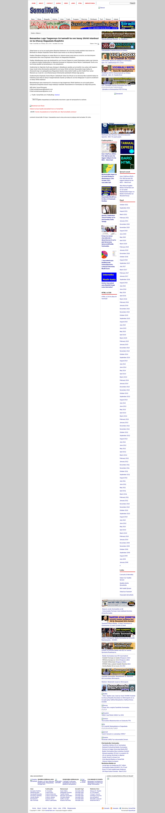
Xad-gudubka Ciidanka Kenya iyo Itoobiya (114, 50)
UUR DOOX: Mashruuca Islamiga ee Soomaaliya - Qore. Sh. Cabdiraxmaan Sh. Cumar (117, 61)
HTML (80, 3)
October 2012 (124, 432)
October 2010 (124, 510)
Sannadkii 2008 (79, 792)
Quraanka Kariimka (35, 791)
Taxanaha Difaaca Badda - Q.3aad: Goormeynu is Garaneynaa (117, 624)
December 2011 (125, 465)
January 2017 (124, 276)
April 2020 (123, 240)
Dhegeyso (123, 658)
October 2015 (124, 315)
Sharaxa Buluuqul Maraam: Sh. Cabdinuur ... (115, 39)
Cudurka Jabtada (50, 797)
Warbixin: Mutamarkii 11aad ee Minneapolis (115, 682)
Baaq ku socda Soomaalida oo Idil (112, 609)
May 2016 (123, 292)
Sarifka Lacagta (64, 798)
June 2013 (123, 406)
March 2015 (123, 338)
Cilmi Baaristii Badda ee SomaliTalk (113, 759)
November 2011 (125, 468)
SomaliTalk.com (50, 810)
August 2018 (124, 260)
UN (121, 666)
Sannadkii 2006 (79, 795)
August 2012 (124, 439)
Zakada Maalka (34, 797)
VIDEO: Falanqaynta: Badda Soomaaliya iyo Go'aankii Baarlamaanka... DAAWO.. (118, 639)
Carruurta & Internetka (126, 574)
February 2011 (124, 497)
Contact (50, 3)
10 (119, 87)
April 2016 (123, 296)
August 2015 (124, 322)
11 (121, 87)
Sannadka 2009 (79, 791)
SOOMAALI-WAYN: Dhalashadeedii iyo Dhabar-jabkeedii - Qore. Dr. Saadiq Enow (116, 74)
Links (73, 3)
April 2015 (123, 335)
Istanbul (57, 95)
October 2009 (124, 549)
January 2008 (124, 562)
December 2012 (125, 426)
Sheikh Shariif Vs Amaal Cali (111, 757)
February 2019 (124, 247)
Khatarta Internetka (65, 800)
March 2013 (123, 416)
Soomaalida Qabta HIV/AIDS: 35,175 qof (114, 767)
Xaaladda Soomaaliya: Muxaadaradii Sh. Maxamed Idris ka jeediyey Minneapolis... (117, 677)
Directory (84, 19)
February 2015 (124, 341)
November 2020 (125, 227)
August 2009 (124, 556)
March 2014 (123, 377)
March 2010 (123, 533)
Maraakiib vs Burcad (95, 798)
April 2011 (123, 491)
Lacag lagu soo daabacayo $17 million (114, 765)
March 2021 (123, 214)
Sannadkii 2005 (79, 797)
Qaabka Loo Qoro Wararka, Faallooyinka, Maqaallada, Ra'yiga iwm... (46, 782)
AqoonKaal (131, 810)
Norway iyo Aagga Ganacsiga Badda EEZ (115, 749)
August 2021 (124, 211)
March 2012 (123, 455)
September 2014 (125, 357)
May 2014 (123, 370)
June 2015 (123, 328)
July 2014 (123, 364)
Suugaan (76, 19)
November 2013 (125, 390)
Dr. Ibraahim (48, 791)
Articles (54, 19)
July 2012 (123, 442)
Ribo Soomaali (34, 800)
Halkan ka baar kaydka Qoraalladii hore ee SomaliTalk (46, 109)
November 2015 (125, 312)
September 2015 (125, 318)
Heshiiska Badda (64, 797)
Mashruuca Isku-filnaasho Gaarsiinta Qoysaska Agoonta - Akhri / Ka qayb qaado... (116, 136)
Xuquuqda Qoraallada (126, 595)
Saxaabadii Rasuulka (36, 794)
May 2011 (123, 487)
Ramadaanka (34, 798)
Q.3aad (123, 625)
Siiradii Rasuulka (34, 792)
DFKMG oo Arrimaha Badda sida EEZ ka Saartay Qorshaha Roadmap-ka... (116, 651)
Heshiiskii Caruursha (95, 795)
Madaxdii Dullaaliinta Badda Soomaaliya (114, 747)
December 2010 (125, 504)
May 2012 (123, 448)
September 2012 (125, 435)
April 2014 (123, 374)
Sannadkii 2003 (79, 800)
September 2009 (125, 552)
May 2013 (123, 409)
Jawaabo (115, 808)
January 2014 (124, 383)
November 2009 (125, 546)
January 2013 (124, 422)
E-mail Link (90, 99)
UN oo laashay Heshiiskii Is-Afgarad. (113, 755)
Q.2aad (118, 625)
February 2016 (124, 302)
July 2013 (123, 403)
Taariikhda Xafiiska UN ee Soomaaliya (114, 745)
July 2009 (123, 559)
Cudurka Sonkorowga (51, 795)
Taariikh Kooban (64, 794)
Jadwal (116, 19)
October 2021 (124, 205)
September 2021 (125, 208)
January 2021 (124, 221)
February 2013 (124, 419)
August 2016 (124, 283)
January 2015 (124, 344)
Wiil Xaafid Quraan (125, 588)
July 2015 (123, 325)
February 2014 (124, 380)
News (33, 19)
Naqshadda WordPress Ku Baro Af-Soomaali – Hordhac (109, 199)
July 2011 (123, 481)
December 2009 (125, 543)
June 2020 (123, 234)
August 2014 (124, 361)
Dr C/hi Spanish (94, 792)
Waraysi (108, 19)
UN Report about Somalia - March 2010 (114, 771)
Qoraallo (106, 808)
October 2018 (124, 257)
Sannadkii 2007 (79, 794)
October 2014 (124, 354)
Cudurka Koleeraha (50, 794)
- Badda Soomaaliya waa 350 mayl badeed (115, 656)
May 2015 (123, 331)
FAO (124, 666)
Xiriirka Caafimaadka (51, 800)
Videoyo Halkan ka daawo (110, 761)
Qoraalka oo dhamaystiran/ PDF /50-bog (114, 89)
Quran (58, 3)
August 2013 (124, 400)
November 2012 (125, 429)
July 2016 (123, 286)
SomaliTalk (132, 808)
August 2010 (124, 517)
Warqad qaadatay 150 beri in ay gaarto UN (115, 753)
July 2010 (123, 520)
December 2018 (125, 253)
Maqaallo (47, 19)
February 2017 (124, 273)
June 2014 (123, 367)
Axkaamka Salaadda (36, 795)
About (41, 3)
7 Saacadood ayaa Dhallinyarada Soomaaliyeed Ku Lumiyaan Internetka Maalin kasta (108, 264)
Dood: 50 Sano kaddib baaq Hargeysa (114, 769)
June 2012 (123, 445)
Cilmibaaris (93, 19)
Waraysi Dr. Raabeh (95, 791)
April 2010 (123, 530)
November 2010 (125, 507)
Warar (39, 19)
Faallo (68, 19)
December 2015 (125, 309)
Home (33, 3)
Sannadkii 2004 (79, 798)
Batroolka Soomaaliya (66, 795)
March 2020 (123, 244)
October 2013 (124, 393)
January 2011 (124, 500)
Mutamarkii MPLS (95, 800)
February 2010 (124, 536)
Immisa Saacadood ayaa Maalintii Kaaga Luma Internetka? (108, 285)
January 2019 (124, 250)
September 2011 (125, 474)
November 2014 (125, 351)
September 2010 (125, 513)
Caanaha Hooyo (49, 798)
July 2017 (123, 266)
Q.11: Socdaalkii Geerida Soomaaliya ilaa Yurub (116, 85)
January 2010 (124, 539)
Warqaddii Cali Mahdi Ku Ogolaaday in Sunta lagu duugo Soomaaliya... (95, 782)
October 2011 (124, 471)
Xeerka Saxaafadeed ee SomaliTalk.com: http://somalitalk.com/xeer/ (55, 112)
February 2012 (124, 458)
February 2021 (124, 218)
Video (66, 3)
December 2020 (125, 224)
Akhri (128, 658)
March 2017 (123, 270)
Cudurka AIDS (49, 792)
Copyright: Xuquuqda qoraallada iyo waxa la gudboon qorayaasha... (71, 782)
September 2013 (125, 396)
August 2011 (123, 478)
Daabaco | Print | (93, 43)
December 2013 (125, 387)
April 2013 (123, 413)
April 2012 (123, 452)
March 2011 (123, 494)
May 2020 (123, 237)
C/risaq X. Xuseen (95, 794)
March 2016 (123, 299)
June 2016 (123, 289)
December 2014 (125, 348)
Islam (62, 19)
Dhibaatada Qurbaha (66, 792)
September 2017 (125, 263)
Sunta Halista (63, 791)
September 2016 (125, 279)
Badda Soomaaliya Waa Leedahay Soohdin (115, 751)
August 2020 (124, 231)
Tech (101, 19)
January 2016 (124, 305)
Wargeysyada (90, 3)
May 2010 (123, 526)
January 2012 (124, 461)
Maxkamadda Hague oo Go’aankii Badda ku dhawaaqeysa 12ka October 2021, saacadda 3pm (109, 178)
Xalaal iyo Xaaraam (126, 591)
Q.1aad (112, 625)
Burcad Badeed (94, 797)
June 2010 (123, 523)
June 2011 (123, 484)
